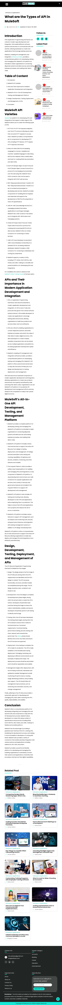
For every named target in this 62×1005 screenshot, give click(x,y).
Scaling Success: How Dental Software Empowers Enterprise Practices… (16, 823)
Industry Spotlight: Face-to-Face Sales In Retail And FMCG (47, 55)
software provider (17, 57)
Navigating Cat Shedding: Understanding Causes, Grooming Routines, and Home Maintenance (47, 72)
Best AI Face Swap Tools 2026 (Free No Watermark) (47, 117)
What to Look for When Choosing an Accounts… (44, 879)
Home (6, 976)
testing (19, 636)
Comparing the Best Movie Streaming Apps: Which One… (16, 795)
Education (35, 963)
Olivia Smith (38, 825)
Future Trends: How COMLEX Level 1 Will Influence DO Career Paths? (47, 89)
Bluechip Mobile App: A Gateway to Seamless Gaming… (44, 795)
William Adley (11, 798)
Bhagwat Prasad (12, 938)
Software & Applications (12, 13)
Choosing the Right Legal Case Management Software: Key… (43, 851)
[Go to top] (58, 999)
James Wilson (11, 827)
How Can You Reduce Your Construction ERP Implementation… (15, 907)
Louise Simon (12, 27)
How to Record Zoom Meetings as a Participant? (44, 822)
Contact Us (8, 982)
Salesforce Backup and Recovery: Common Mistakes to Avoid (17, 935)
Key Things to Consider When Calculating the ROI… (16, 851)
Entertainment (36, 966)
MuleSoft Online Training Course (14, 274)
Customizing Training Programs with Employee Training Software (17, 879)
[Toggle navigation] (7, 4)
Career (34, 960)
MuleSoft (7, 118)
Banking (34, 957)
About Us (7, 979)
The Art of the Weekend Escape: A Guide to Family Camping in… (47, 103)
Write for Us (8, 988)
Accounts (35, 954)
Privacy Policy (9, 985)
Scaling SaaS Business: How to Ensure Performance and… (43, 906)
